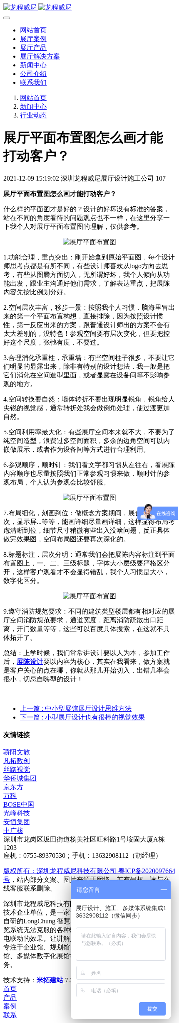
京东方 (13, 786)
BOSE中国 (18, 804)
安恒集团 (16, 821)
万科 (10, 795)
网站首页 (33, 30)
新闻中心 (33, 106)
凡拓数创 (16, 760)
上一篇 (76, 708)
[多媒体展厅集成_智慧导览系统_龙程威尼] (89, 7)
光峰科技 (16, 813)
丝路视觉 (16, 769)
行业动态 (33, 115)
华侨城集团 (20, 778)
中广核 (13, 830)
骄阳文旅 (16, 752)
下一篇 (82, 717)
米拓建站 (51, 980)
